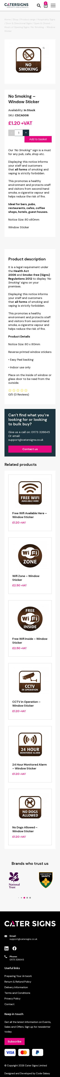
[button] (21, 897)
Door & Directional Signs (19, 23)
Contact (9, 1004)
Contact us (30, 449)
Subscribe (14, 1041)
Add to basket (38, 139)
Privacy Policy (12, 998)
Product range (28, 19)
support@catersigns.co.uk (25, 440)
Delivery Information (16, 987)
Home (7, 19)
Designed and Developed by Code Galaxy (27, 1073)
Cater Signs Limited (36, 1065)
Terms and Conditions (17, 993)
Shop (15, 19)
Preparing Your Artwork (18, 976)
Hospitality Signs (46, 19)
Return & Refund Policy (17, 981)
